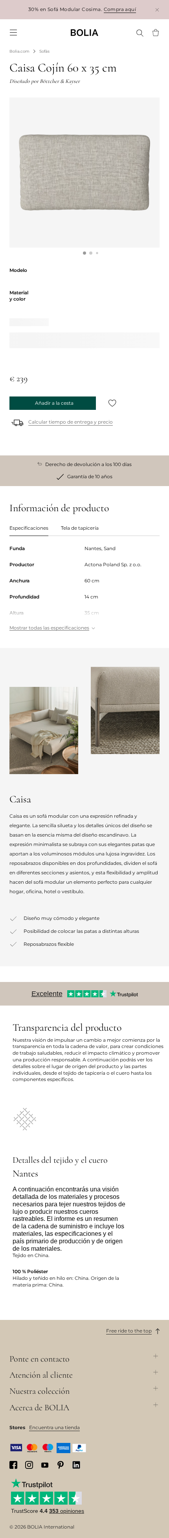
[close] (157, 9)
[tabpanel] (84, 588)
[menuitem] (13, 32)
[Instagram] (29, 1465)
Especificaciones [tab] (28, 528)
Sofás (44, 51)
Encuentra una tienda (54, 1427)
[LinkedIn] (76, 1465)
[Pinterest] (60, 1465)
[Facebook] (13, 1465)
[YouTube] (45, 1464)
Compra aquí (120, 9)
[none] (84, 32)
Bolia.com (19, 51)
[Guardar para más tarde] (112, 403)
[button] (84, 253)
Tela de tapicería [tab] (80, 528)
